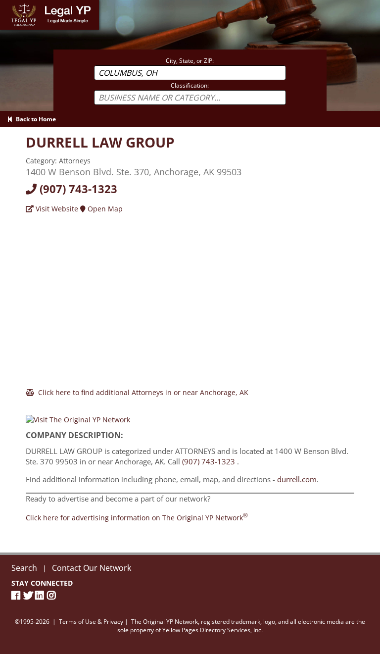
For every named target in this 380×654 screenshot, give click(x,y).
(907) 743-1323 (77, 188)
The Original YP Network (164, 621)
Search (24, 567)
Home (9, 4)
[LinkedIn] (41, 595)
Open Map (104, 208)
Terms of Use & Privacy (91, 621)
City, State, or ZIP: (190, 60)
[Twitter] (29, 595)
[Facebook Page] (17, 595)
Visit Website (56, 208)
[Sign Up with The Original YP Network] (78, 415)
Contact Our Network (91, 567)
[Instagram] (53, 595)
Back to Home (34, 119)
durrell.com (297, 479)
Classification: (190, 85)
